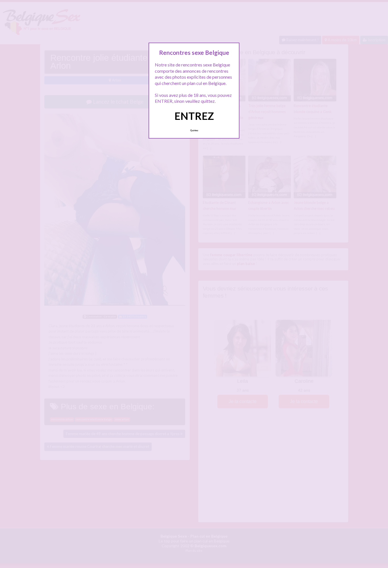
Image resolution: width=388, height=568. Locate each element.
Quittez (194, 130)
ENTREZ (194, 116)
